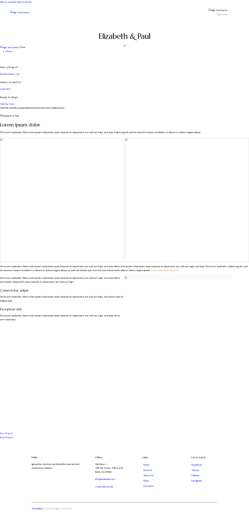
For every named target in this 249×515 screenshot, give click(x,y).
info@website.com (9, 73)
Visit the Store (7, 103)
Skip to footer (24, 1)
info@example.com (105, 479)
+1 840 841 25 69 (104, 486)
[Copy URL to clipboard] (13, 112)
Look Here (5, 88)
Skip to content (8, 1)
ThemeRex (37, 508)
